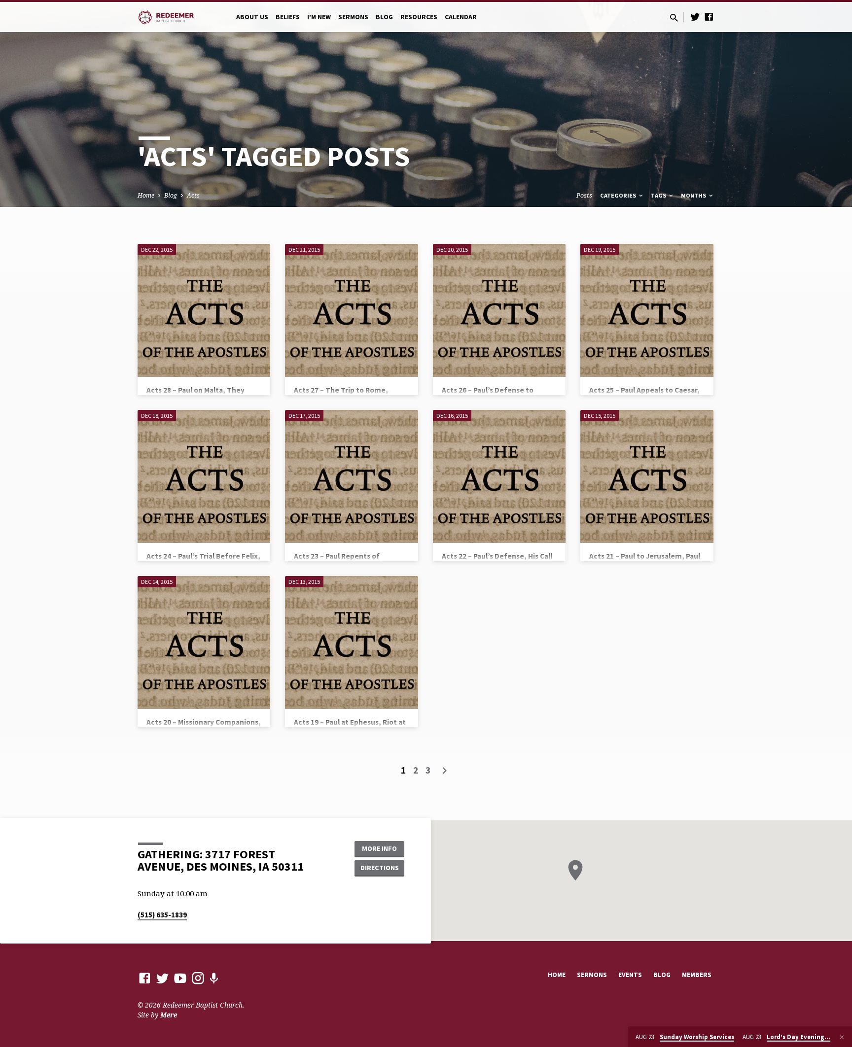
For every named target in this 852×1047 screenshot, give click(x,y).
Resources (418, 17)
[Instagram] (198, 977)
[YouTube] (180, 977)
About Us (252, 17)
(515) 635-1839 (162, 914)
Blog (384, 17)
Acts (193, 195)
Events (630, 975)
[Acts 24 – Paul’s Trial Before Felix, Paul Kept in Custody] (204, 476)
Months (694, 195)
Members (696, 975)
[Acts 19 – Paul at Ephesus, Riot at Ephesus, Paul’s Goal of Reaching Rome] (351, 642)
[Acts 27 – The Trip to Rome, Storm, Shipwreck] (351, 310)
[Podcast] (213, 978)
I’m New (319, 17)
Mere (168, 1014)
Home (146, 195)
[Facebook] (709, 16)
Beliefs (288, 17)
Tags (659, 195)
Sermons (353, 17)
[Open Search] (674, 17)
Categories (619, 195)
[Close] (842, 1037)
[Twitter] (695, 16)
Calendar (461, 17)
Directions (379, 867)
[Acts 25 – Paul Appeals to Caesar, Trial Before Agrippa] (646, 310)
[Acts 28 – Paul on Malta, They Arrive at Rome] (204, 310)
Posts (584, 195)
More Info (379, 848)
